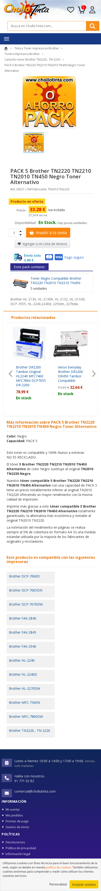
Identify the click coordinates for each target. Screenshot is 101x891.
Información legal (18, 854)
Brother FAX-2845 (22, 632)
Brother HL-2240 (22, 660)
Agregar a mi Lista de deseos (44, 244)
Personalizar (58, 884)
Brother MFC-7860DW (26, 716)
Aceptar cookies (84, 884)
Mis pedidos (14, 815)
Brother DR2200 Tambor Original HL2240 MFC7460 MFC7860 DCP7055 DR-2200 (31, 376)
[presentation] (11, 374)
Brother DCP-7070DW (26, 604)
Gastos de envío (17, 827)
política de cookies (58, 867)
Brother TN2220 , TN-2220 (29, 730)
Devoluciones (15, 842)
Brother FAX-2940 (22, 646)
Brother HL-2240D (23, 674)
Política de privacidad (21, 848)
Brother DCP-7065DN (25, 590)
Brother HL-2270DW (24, 688)
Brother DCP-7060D (24, 576)
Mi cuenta (12, 809)
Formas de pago (17, 821)
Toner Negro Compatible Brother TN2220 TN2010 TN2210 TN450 (56, 280)
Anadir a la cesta (51, 232)
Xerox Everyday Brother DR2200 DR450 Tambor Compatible (70, 374)
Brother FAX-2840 (22, 618)
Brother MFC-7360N (24, 702)
